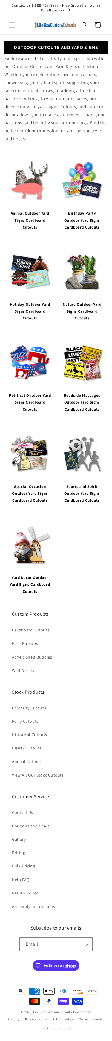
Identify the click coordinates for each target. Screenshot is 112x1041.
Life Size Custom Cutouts (52, 1012)
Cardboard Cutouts (30, 630)
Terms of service (92, 1019)
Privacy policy (36, 1019)
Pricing (18, 852)
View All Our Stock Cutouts (38, 775)
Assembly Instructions (33, 906)
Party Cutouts (25, 721)
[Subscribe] (85, 944)
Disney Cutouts (26, 748)
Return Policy (25, 893)
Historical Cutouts (29, 734)
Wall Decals (23, 670)
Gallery (19, 839)
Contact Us (22, 812)
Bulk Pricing (23, 866)
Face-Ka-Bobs (25, 643)
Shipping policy (59, 1028)
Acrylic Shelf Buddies (32, 657)
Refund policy (63, 1019)
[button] (12, 25)
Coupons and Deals (31, 826)
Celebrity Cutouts (29, 708)
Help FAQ (21, 879)
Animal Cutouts (27, 761)
